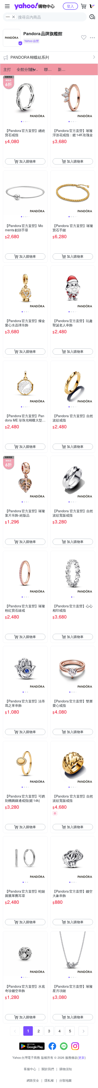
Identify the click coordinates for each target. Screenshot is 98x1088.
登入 (70, 6)
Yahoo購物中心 (34, 6)
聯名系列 (49, 69)
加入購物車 (27, 161)
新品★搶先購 (63, 69)
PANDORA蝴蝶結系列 (29, 57)
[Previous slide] (6, 98)
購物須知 (65, 1069)
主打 (7, 69)
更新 (81, 1057)
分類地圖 (65, 1080)
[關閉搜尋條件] (13, 17)
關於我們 (48, 1069)
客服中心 (30, 1069)
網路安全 (33, 1080)
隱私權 (49, 1080)
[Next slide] (44, 98)
